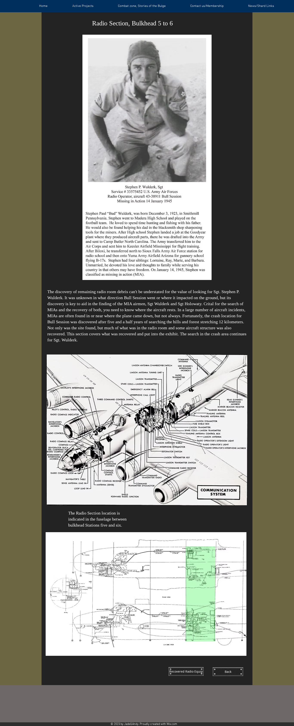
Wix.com (172, 724)
